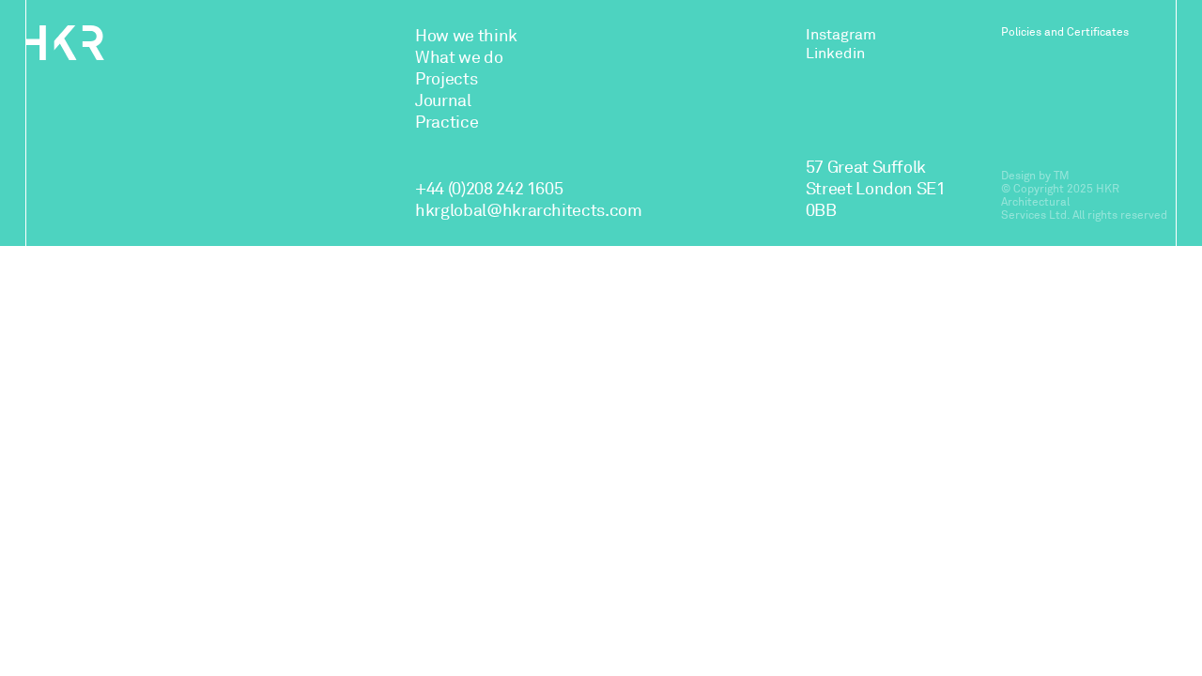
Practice (446, 122)
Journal (442, 100)
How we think (466, 35)
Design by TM (1035, 175)
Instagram (841, 34)
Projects (446, 79)
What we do (458, 57)
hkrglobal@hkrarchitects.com (528, 210)
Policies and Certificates (1065, 31)
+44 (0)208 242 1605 (488, 188)
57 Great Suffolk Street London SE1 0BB (876, 189)
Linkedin (835, 53)
